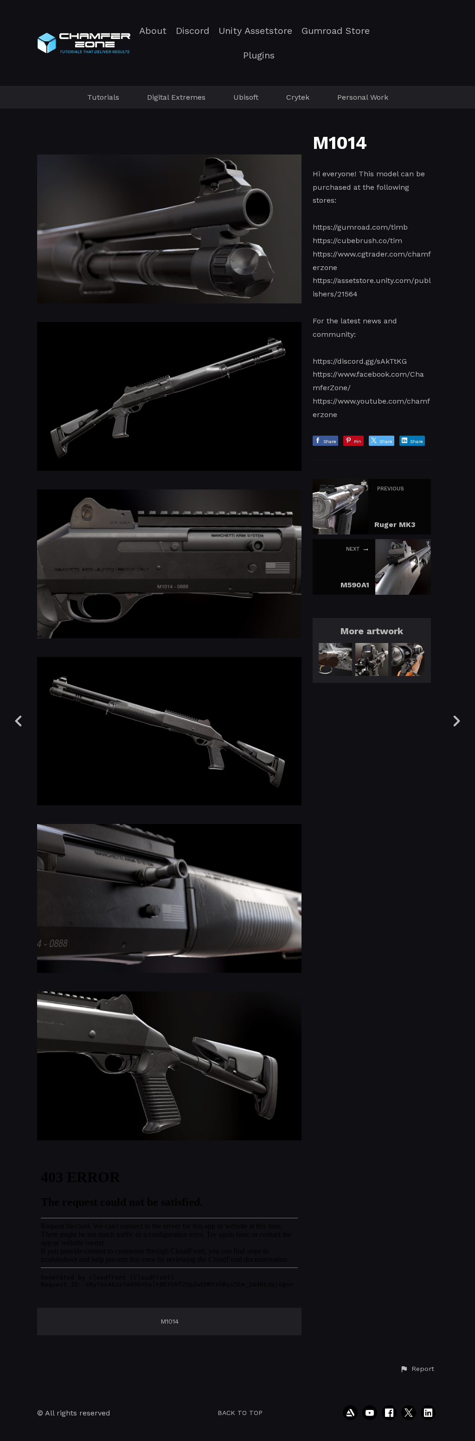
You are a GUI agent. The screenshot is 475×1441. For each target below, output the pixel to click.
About (153, 31)
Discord (192, 31)
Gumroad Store (336, 31)
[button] (417, 1369)
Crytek (297, 97)
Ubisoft (245, 97)
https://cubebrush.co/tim (357, 240)
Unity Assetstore (255, 31)
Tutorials (103, 97)
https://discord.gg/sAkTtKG (360, 361)
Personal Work (362, 97)
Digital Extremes (176, 97)
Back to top (240, 1412)
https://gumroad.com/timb (360, 227)
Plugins (259, 55)
